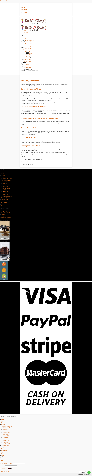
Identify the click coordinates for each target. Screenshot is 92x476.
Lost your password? (4, 471)
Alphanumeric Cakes (29, 40)
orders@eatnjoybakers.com (30, 161)
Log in (10, 468)
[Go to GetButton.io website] (89, 474)
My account (24, 10)
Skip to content (3, 0)
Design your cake (27, 67)
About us (24, 7)
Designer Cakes (28, 46)
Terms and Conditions (6, 217)
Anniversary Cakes (29, 41)
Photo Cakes (27, 51)
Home (24, 29)
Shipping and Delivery (6, 215)
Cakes (24, 30)
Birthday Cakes (28, 43)
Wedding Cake (28, 54)
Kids (24, 66)
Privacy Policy (4, 211)
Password (2, 466)
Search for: (24, 35)
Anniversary (26, 64)
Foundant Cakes (28, 49)
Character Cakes (27, 59)
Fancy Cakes (28, 48)
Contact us (24, 9)
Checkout (24, 12)
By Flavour (25, 32)
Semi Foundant (28, 53)
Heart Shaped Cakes (29, 58)
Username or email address (6, 463)
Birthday (25, 62)
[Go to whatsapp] (89, 472)
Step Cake (27, 45)
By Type (25, 38)
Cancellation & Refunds (6, 212)
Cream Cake (27, 56)
